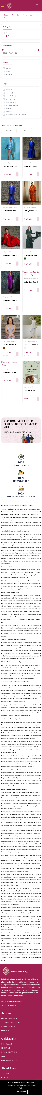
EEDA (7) (8, 68)
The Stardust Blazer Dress (14, 166)
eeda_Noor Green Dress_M (14, 372)
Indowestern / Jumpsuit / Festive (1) (16, 114)
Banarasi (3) (9, 93)
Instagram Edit (28, 163)
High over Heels (28, 387)
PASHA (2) (8, 74)
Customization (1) (10, 102)
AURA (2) (8, 71)
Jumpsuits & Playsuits (9, 341)
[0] (35, 5)
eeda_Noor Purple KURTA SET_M (16, 300)
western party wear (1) (12, 105)
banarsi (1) (8, 111)
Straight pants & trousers (10, 297)
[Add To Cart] (17, 174)
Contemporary (27, 15)
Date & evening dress (30, 207)
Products (15, 15)
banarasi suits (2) (10, 96)
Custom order (29, 390)
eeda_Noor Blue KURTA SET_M (15, 211)
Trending (5, 369)
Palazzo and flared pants (10, 207)
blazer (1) (8, 108)
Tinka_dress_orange (32, 211)
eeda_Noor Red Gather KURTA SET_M (18, 255)
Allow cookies (21, 1092)
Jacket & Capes (7, 163)
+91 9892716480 (11, 1005)
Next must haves (13, 36)
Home (6, 15)
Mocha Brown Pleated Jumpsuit (16, 345)
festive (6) (8, 90)
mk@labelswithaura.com (13, 1001)
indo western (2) (10, 99)
